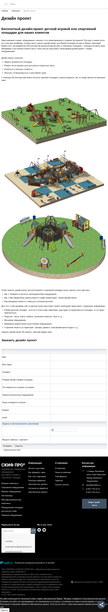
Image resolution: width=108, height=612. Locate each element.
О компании (61, 463)
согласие (9, 541)
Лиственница (6, 496)
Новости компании (63, 472)
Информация (35, 463)
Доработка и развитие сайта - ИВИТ (88, 582)
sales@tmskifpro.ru (93, 485)
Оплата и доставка (36, 468)
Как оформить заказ (36, 472)
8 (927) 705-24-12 (93, 489)
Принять (4, 610)
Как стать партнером (37, 476)
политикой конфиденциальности (18, 547)
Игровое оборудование (11, 491)
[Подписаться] (33, 531)
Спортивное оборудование (12, 487)
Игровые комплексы (9, 483)
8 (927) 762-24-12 (93, 492)
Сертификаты (61, 476)
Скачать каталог (62, 485)
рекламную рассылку (13, 551)
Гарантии (59, 480)
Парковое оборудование (11, 515)
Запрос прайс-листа (94, 503)
